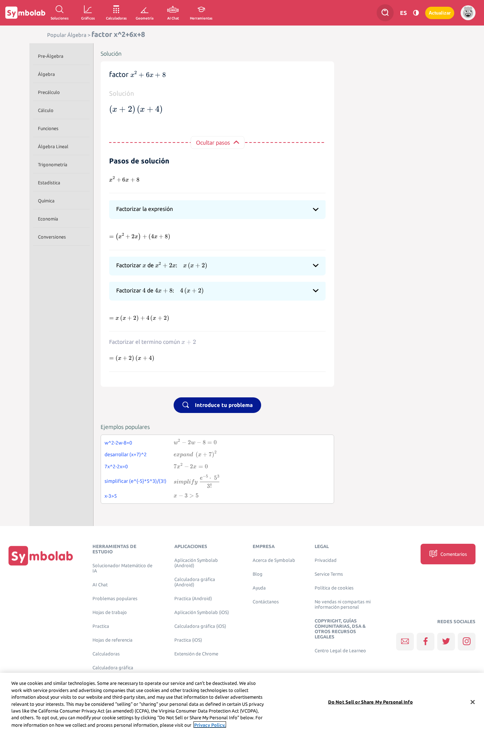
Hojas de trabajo (109, 612)
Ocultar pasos (213, 142)
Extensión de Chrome (196, 653)
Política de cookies (334, 588)
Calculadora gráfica (112, 667)
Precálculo (49, 92)
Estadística (49, 182)
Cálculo (46, 110)
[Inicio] (41, 555)
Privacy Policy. (209, 724)
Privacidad (326, 560)
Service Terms (329, 574)
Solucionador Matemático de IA (122, 568)
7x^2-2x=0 (116, 466)
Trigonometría (52, 164)
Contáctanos (266, 601)
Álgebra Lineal (53, 146)
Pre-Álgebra (50, 56)
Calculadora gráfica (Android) (194, 582)
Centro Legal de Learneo (340, 650)
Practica (100, 626)
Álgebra (46, 74)
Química (46, 200)
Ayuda (259, 588)
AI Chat (100, 584)
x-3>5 (111, 495)
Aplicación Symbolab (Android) (196, 563)
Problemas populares (114, 598)
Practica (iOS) (188, 640)
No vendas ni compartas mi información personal (343, 604)
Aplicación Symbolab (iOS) (201, 612)
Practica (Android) (193, 598)
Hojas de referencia (112, 640)
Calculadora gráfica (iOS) (200, 626)
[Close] (472, 702)
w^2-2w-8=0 (118, 442)
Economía (48, 218)
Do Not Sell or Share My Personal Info (370, 701)
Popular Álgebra (66, 35)
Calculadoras (106, 653)
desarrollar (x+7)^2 (126, 454)
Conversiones (52, 236)
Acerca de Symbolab (274, 560)
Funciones (48, 128)
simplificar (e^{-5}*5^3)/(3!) (136, 481)
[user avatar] (468, 12)
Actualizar (440, 13)
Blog (258, 574)
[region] (242, 702)
